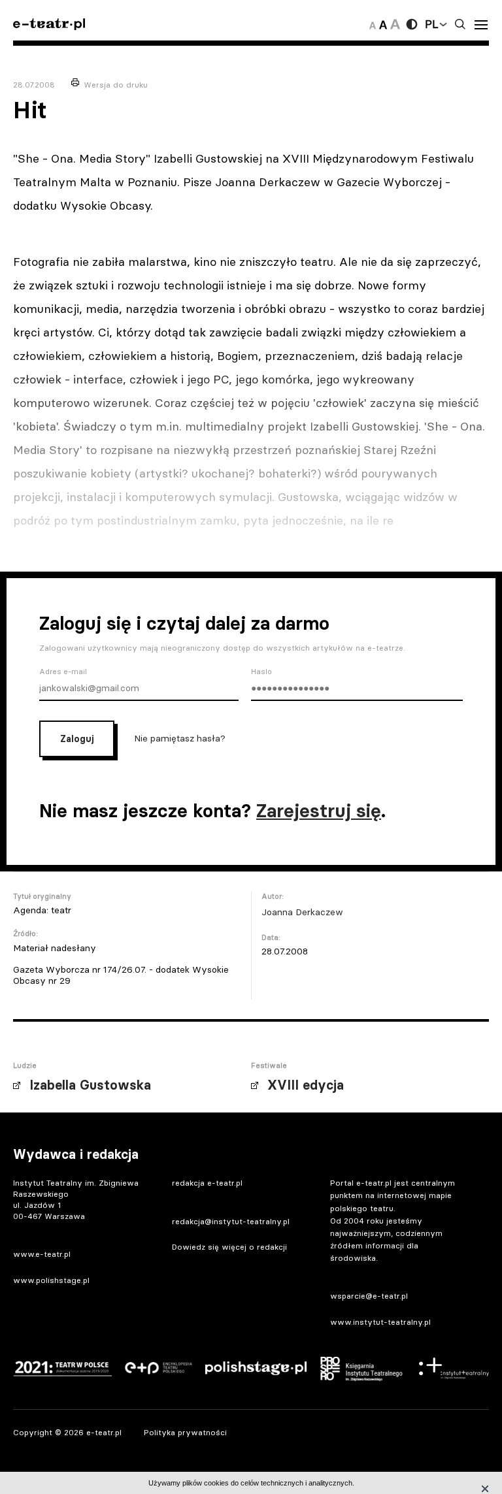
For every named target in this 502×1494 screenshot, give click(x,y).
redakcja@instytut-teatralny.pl (231, 1221)
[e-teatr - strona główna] (49, 24)
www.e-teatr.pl (42, 1254)
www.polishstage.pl (51, 1280)
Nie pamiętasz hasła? (180, 738)
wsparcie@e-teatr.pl (369, 1296)
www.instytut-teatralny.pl (380, 1322)
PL (431, 24)
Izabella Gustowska (90, 1085)
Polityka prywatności (185, 1432)
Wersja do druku (116, 84)
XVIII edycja (305, 1085)
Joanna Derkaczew (302, 912)
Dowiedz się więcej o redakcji (229, 1247)
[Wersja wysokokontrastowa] (411, 24)
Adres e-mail (63, 671)
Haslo (261, 671)
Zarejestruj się (318, 811)
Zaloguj (76, 739)
